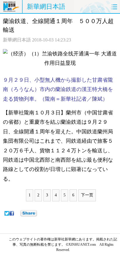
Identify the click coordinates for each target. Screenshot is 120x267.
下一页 (87, 195)
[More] (28, 213)
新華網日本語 (46, 6)
